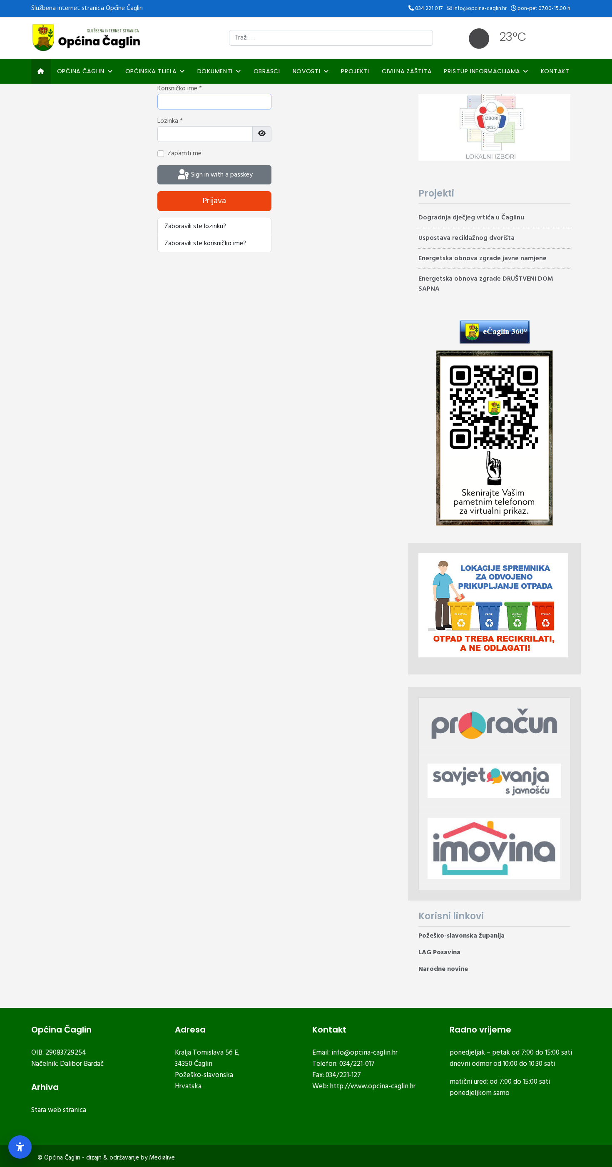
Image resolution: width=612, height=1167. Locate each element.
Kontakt (555, 71)
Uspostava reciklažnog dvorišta (466, 238)
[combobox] (331, 38)
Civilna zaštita (407, 71)
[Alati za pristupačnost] (20, 1147)
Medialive (162, 1158)
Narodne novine (443, 969)
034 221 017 (429, 8)
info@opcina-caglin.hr (480, 8)
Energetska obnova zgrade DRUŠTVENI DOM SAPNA (485, 284)
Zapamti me (184, 154)
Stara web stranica (58, 1110)
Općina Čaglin (80, 71)
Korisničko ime (179, 89)
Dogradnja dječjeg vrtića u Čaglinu (471, 217)
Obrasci (267, 71)
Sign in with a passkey (221, 174)
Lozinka (170, 121)
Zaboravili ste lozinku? (195, 226)
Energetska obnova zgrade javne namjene (482, 258)
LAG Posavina (439, 952)
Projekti (355, 71)
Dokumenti (215, 71)
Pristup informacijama (482, 71)
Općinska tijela (151, 71)
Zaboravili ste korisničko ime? (205, 243)
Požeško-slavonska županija (461, 936)
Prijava (214, 201)
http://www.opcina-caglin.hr (372, 1086)
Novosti (307, 71)
